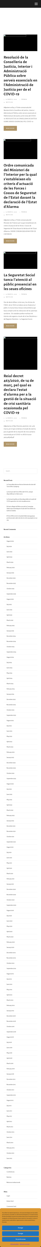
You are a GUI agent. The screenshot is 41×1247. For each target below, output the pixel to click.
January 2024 (10, 694)
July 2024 (9, 662)
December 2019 (11, 952)
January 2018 (10, 1074)
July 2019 (9, 979)
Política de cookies (14, 1244)
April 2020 (9, 931)
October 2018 (10, 1026)
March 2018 (10, 1063)
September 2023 (11, 715)
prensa (24, 99)
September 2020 (11, 905)
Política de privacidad (25, 1244)
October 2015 (10, 1153)
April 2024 (9, 678)
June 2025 (9, 610)
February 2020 (11, 942)
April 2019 (9, 995)
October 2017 (10, 1090)
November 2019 (11, 958)
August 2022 (10, 784)
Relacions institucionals (13, 1182)
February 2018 (11, 1068)
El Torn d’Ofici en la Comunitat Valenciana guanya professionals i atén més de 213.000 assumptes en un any (22, 518)
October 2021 (10, 836)
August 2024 (10, 657)
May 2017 (9, 1116)
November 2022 (11, 768)
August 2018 (10, 1037)
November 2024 (11, 641)
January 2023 (10, 757)
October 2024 (10, 646)
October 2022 (10, 773)
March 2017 (10, 1127)
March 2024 (10, 683)
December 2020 (11, 889)
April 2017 (9, 1121)
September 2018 (11, 1032)
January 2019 (10, 1010)
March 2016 (10, 1142)
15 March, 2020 (11, 99)
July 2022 (9, 789)
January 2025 (10, 631)
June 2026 (9, 551)
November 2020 (11, 894)
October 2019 (10, 963)
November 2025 (11, 583)
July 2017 (9, 1105)
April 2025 (9, 615)
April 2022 (9, 805)
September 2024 (11, 652)
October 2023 (10, 710)
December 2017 (11, 1079)
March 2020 (10, 937)
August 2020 (10, 910)
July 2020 (9, 916)
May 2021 (9, 863)
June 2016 (9, 1137)
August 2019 (10, 974)
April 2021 (9, 868)
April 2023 (9, 741)
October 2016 (10, 1132)
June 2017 (9, 1111)
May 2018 (9, 1053)
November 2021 (11, 831)
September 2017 (11, 1095)
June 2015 (9, 1158)
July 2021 (9, 852)
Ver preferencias (21, 1239)
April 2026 (9, 557)
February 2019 (11, 1005)
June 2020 (9, 921)
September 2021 (11, 842)
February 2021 (10, 879)
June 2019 (9, 984)
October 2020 (11, 900)
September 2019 (11, 968)
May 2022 (9, 799)
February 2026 (11, 567)
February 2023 (11, 752)
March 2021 (10, 873)
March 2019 (10, 1000)
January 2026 (10, 573)
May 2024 (9, 673)
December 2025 (11, 578)
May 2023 (9, 736)
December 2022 (11, 763)
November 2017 (11, 1084)
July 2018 (9, 1042)
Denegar (20, 1228)
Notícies (9, 102)
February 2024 (11, 689)
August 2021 (10, 847)
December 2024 (11, 636)
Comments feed (11, 1206)
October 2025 (10, 588)
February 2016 (11, 1148)
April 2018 (9, 1058)
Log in (8, 1196)
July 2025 (9, 604)
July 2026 (9, 546)
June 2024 (9, 668)
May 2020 (9, 926)
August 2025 (10, 599)
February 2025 (11, 625)
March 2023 (10, 747)
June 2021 (9, 857)
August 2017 (10, 1100)
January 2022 (10, 821)
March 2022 (10, 810)
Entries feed (10, 1201)
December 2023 (11, 699)
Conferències (11, 1172)
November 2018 (11, 1021)
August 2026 (10, 541)
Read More (10, 128)
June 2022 (9, 794)
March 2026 (10, 562)
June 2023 (9, 731)
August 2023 (10, 720)
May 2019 (9, 989)
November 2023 (11, 704)
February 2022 (11, 815)
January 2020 (10, 947)
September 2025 (11, 594)
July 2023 (9, 726)
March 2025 (10, 620)
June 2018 (9, 1047)
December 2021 (11, 826)
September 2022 (11, 778)
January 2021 (10, 884)
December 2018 (11, 1016)
